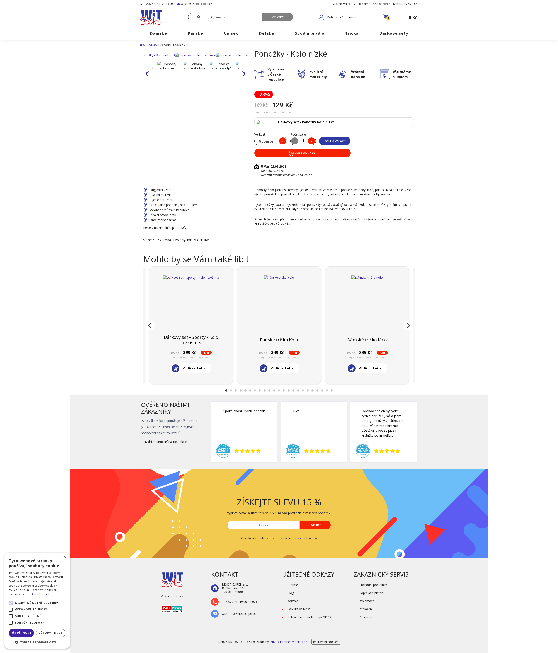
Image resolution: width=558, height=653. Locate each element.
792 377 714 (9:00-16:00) (158, 4)
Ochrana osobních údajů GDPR (309, 617)
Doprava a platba (371, 593)
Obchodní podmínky (373, 585)
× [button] (64, 557)
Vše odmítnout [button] (51, 633)
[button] (339, 17)
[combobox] (270, 141)
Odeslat (315, 525)
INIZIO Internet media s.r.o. (289, 642)
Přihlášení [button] (366, 609)
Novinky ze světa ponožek (374, 4)
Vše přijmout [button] (21, 633)
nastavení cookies (326, 642)
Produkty (151, 45)
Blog (290, 593)
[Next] (408, 325)
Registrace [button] (366, 617)
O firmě (292, 585)
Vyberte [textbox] (266, 141)
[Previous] (150, 325)
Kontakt (398, 4)
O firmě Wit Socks (344, 4)
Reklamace (366, 601)
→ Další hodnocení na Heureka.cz (164, 442)
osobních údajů (306, 538)
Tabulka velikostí (334, 141)
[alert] (37, 601)
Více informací (40, 594)
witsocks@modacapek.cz (196, 4)
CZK (408, 4)
